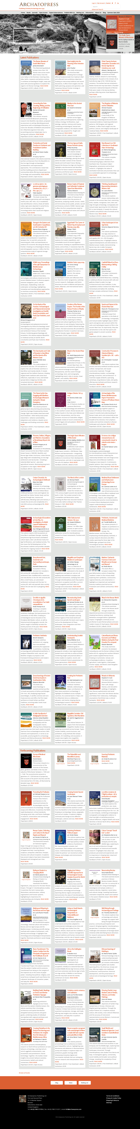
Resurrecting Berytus (108, 870)
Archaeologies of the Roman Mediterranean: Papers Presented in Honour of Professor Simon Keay (110, 397)
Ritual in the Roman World (110, 598)
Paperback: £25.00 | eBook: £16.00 (32, 136)
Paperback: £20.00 (95, 97)
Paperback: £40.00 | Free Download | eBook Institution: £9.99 (35, 428)
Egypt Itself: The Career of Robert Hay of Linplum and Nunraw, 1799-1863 (76, 225)
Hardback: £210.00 (27, 785)
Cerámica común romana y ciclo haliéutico (76, 991)
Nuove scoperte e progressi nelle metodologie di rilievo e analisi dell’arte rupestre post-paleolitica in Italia (76, 1031)
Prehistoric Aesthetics (40, 635)
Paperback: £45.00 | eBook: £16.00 (66, 253)
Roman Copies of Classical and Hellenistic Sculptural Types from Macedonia (75, 186)
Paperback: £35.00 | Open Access (31, 942)
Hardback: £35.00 (60, 506)
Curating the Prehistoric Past (75, 677)
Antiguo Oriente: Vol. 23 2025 (75, 394)
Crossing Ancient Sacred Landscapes (75, 793)
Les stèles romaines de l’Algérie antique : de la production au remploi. (109, 794)
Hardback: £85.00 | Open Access (31, 469)
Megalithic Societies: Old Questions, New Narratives (75, 715)
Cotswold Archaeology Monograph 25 (75, 955)
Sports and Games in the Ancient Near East (110, 305)
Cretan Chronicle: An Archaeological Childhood (41, 479)
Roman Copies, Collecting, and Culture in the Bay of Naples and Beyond (41, 832)
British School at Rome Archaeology (109, 406)
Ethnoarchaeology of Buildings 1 (108, 950)
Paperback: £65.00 (95, 824)
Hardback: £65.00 (60, 821)
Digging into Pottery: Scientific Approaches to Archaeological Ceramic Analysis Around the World (76, 873)
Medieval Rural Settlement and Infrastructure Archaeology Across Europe (110, 481)
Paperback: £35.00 (95, 1021)
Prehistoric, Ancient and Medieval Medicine (109, 519)
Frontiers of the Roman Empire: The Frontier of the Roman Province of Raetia (76, 306)
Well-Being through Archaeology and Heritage (110, 909)
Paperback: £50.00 (61, 424)
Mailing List (80, 12)
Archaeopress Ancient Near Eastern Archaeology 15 (109, 311)
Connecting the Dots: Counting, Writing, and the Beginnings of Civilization (41, 105)
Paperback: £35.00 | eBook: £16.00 (100, 336)
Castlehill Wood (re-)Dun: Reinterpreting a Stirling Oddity (110, 264)
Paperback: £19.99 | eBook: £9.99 (31, 740)
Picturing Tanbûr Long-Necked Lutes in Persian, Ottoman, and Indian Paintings (109, 993)
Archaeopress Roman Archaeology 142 (41, 877)
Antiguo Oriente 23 (71, 402)
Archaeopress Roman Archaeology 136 (110, 604)
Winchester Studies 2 (37, 761)
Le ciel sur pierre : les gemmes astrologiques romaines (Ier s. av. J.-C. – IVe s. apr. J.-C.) (41, 187)
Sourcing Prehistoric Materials (108, 755)
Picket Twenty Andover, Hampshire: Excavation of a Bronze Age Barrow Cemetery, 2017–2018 (110, 64)
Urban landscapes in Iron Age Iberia (110, 224)
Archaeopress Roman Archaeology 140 (41, 231)
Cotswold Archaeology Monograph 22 (110, 72)
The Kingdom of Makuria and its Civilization (110, 104)
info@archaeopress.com (73, 1109)
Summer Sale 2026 (113, 12)
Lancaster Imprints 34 (37, 446)
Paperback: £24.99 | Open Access (66, 664)
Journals (34, 12)
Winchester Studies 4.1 (72, 444)
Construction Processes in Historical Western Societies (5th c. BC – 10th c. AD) (110, 354)
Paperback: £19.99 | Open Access (66, 335)
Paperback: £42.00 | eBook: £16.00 (100, 591)
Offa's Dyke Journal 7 (72, 524)
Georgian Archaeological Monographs (41, 531)
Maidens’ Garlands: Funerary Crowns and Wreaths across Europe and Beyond (109, 560)
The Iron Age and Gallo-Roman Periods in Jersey (75, 144)
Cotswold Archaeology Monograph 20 (75, 482)
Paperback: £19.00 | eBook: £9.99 (66, 92)
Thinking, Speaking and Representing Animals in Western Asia (109, 186)
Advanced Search (97, 9)
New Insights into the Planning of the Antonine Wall (75, 63)
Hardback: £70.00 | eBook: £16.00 (66, 215)
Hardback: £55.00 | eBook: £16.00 (66, 135)
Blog (104, 12)
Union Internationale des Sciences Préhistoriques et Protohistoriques (40, 917)
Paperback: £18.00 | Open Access (66, 174)
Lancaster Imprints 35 (25, 322)
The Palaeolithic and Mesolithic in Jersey (74, 755)
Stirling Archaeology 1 (106, 271)
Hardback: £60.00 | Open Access (65, 629)
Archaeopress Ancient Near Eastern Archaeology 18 (109, 193)
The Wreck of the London (75, 478)
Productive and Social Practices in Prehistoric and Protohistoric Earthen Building (41, 146)
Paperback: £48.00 (27, 821)
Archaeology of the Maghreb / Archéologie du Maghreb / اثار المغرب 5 (110, 801)
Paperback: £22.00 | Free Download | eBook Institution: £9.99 (103, 297)
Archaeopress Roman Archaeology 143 (41, 839)
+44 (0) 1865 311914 (36, 1109)
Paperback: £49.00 (27, 984)
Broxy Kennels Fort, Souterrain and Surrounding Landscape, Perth (41, 560)
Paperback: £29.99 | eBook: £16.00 (32, 88)
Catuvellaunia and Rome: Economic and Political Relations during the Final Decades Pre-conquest (110, 638)
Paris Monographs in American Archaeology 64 (99, 451)
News (70, 1083)
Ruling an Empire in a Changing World (40, 871)
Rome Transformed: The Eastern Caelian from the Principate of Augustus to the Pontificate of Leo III (41, 952)
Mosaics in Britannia (108, 676)
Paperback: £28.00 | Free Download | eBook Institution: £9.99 (103, 134)
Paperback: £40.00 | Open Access (66, 542)
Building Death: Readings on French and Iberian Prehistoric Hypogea (41, 992)
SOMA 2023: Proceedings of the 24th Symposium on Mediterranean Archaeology (41, 265)
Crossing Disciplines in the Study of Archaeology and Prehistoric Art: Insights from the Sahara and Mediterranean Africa (41, 1032)
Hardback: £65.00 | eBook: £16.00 (100, 387)
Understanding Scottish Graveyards (75, 636)
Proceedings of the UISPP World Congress (34, 1042)
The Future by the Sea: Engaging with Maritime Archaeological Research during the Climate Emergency (41, 397)
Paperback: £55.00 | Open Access (66, 291)
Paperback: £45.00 (27, 591)
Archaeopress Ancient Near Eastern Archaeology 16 (109, 154)
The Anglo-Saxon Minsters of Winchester (76, 437)
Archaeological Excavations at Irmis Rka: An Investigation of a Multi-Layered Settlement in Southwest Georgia (41, 522)
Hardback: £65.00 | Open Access (65, 742)
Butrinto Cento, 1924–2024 (75, 262)
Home (23, 12)
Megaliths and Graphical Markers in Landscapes (75, 558)
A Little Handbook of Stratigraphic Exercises (40, 715)
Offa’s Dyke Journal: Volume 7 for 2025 (73, 519)
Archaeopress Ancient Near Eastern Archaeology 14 (75, 358)
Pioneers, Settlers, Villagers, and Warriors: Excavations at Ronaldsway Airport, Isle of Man (42, 439)
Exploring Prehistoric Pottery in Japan (74, 831)
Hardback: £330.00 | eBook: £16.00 (66, 464)
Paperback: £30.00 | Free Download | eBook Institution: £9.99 (103, 470)
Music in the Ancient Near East (75, 352)
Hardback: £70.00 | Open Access (99, 859)
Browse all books (24, 1073)
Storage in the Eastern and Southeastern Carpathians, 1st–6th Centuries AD (41, 225)
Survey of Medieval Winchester (39, 755)
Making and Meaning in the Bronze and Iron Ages (41, 909)
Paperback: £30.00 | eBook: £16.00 (32, 508)
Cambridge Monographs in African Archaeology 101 (109, 112)
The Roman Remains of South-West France (40, 62)
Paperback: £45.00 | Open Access (31, 344)
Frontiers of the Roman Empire (74, 313)
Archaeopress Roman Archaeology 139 (75, 192)
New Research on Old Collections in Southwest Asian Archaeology (110, 145)
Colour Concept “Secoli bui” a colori (109, 831)
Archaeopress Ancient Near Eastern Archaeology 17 (75, 112)
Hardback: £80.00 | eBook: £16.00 (31, 384)
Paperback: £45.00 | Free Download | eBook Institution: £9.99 (103, 510)
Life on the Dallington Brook (74, 950)
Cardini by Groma (71, 266)
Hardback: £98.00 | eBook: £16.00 (100, 669)
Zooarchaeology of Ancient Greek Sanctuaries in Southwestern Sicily (41, 678)
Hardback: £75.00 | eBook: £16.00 (66, 705)
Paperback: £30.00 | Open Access (31, 177)
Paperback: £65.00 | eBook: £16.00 (66, 1020)
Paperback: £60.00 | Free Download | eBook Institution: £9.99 (35, 295)
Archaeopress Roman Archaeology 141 (110, 874)
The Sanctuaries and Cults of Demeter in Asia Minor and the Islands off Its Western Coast (41, 354)
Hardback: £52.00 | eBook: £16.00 (100, 626)
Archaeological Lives (37, 114)
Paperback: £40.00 (95, 937)
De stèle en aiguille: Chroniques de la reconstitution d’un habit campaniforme (41, 601)
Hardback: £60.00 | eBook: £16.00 (100, 251)
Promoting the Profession (41, 792)
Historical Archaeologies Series (108, 1041)
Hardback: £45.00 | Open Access (31, 215)
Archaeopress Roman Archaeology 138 (41, 195)
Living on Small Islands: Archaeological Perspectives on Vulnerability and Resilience (75, 912)
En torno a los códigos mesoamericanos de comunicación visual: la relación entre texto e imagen (109, 440)
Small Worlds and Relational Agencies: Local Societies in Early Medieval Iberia (110, 1031)
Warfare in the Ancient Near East (74, 104)
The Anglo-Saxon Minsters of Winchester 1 (73, 442)
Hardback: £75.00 (107, 763)
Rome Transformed (37, 961)
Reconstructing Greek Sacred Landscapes (74, 599)
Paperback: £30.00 (61, 859)
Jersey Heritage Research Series (74, 149)
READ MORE (44, 86)
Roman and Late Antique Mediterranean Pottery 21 (73, 997)
